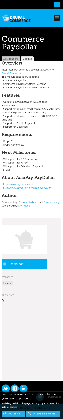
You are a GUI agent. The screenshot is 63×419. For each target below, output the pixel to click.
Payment (7, 283)
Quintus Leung (52, 202)
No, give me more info (44, 413)
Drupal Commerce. (12, 73)
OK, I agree (14, 413)
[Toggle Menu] (57, 4)
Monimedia (24, 205)
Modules (27, 58)
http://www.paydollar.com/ (18, 184)
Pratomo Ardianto (28, 202)
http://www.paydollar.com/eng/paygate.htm (27, 187)
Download (17, 264)
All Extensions (11, 58)
